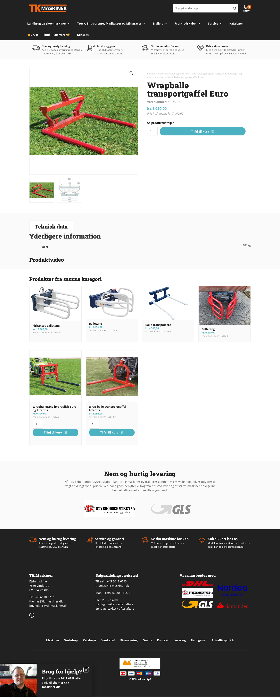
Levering (180, 640)
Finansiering (129, 640)
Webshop (71, 640)
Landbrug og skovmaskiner (46, 23)
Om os (147, 640)
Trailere (158, 23)
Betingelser (199, 640)
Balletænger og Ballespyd (207, 73)
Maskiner (52, 640)
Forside (151, 73)
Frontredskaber (186, 23)
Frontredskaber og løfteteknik (174, 73)
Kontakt (83, 35)
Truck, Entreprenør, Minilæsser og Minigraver (109, 23)
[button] (131, 73)
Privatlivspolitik (223, 640)
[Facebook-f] (31, 615)
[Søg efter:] (205, 8)
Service (213, 23)
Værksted (108, 640)
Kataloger (236, 23)
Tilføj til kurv (200, 131)
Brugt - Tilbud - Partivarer (49, 35)
